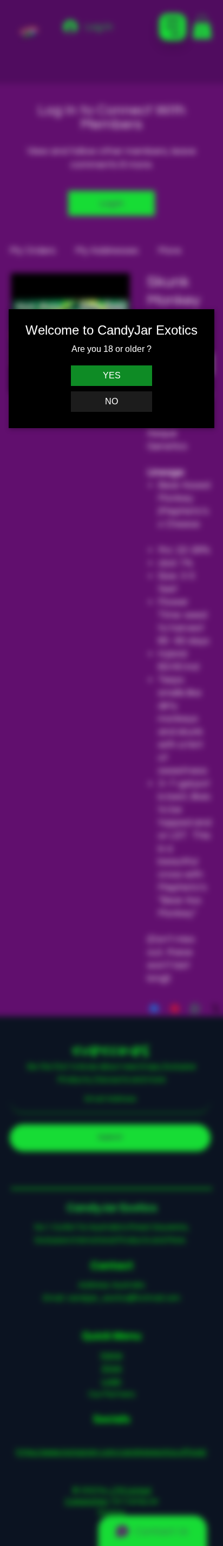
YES (112, 375)
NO (111, 401)
